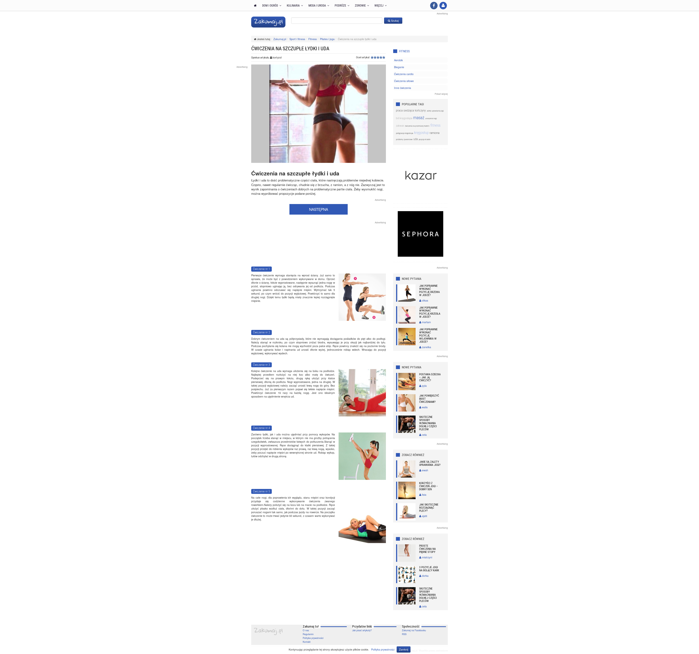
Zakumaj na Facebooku (414, 630)
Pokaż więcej (441, 93)
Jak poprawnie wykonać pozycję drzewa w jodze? (429, 290)
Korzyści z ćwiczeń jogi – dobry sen (428, 486)
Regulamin (308, 634)
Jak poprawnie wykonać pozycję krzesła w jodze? (429, 312)
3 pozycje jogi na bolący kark (429, 569)
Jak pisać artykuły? (362, 630)
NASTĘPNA (318, 209)
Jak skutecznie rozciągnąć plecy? (428, 507)
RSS (404, 634)
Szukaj (394, 20)
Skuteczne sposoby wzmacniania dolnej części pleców (428, 423)
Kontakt (307, 641)
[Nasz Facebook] (434, 5)
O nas (306, 630)
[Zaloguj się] (443, 5)
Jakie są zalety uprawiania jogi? (430, 463)
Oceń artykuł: (363, 57)
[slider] (378, 57)
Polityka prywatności (313, 638)
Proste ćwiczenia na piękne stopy (427, 549)
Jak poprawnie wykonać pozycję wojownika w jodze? (428, 335)
